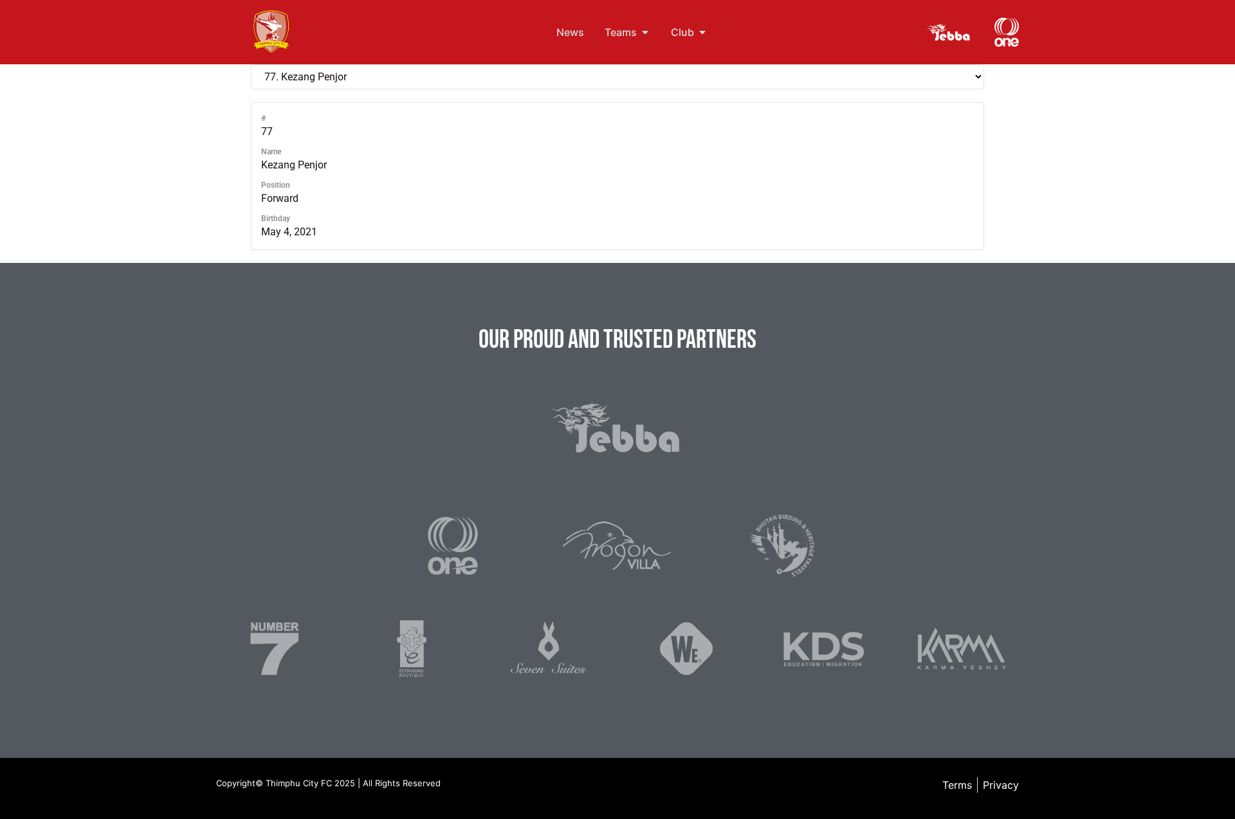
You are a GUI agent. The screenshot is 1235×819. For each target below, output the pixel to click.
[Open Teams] (645, 32)
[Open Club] (702, 32)
